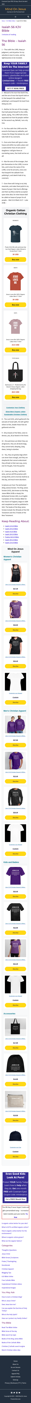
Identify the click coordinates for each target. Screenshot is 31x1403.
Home (15, 1361)
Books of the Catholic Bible (11, 1342)
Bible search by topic (9, 1335)
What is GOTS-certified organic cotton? (15, 1227)
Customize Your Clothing (15, 408)
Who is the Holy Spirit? (9, 1314)
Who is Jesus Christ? (9, 1301)
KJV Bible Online (7, 1276)
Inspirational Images (9, 1288)
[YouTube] (19, 1392)
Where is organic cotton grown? (13, 1237)
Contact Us (15, 1370)
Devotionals (6, 1265)
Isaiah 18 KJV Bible (11, 534)
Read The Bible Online (9, 1327)
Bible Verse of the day (9, 1331)
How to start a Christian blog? (12, 1297)
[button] (28, 17)
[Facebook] (11, 1392)
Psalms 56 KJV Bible (12, 537)
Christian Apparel (8, 1269)
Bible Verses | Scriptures (10, 1257)
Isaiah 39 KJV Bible (11, 540)
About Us (16, 1364)
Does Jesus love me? (9, 1304)
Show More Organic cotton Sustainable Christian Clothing (15, 413)
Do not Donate (15, 1367)
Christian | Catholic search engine (13, 1346)
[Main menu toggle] (15, 17)
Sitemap (15, 1380)
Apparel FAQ (15, 1374)
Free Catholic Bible (8, 1280)
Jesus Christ (6, 1254)
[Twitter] (14, 1392)
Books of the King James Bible (12, 1339)
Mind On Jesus (15, 9)
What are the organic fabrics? (12, 1241)
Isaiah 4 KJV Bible (11, 532)
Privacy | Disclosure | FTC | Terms (15, 1383)
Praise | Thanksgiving (9, 1261)
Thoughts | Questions (9, 1250)
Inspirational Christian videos (12, 1284)
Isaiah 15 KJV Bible (11, 543)
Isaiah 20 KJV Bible (11, 529)
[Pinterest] (17, 1392)
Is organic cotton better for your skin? (15, 1223)
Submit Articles (15, 1377)
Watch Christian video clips (11, 1350)
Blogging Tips (6, 1273)
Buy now (15, 259)
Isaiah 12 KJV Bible (11, 526)
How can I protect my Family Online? (14, 1318)
